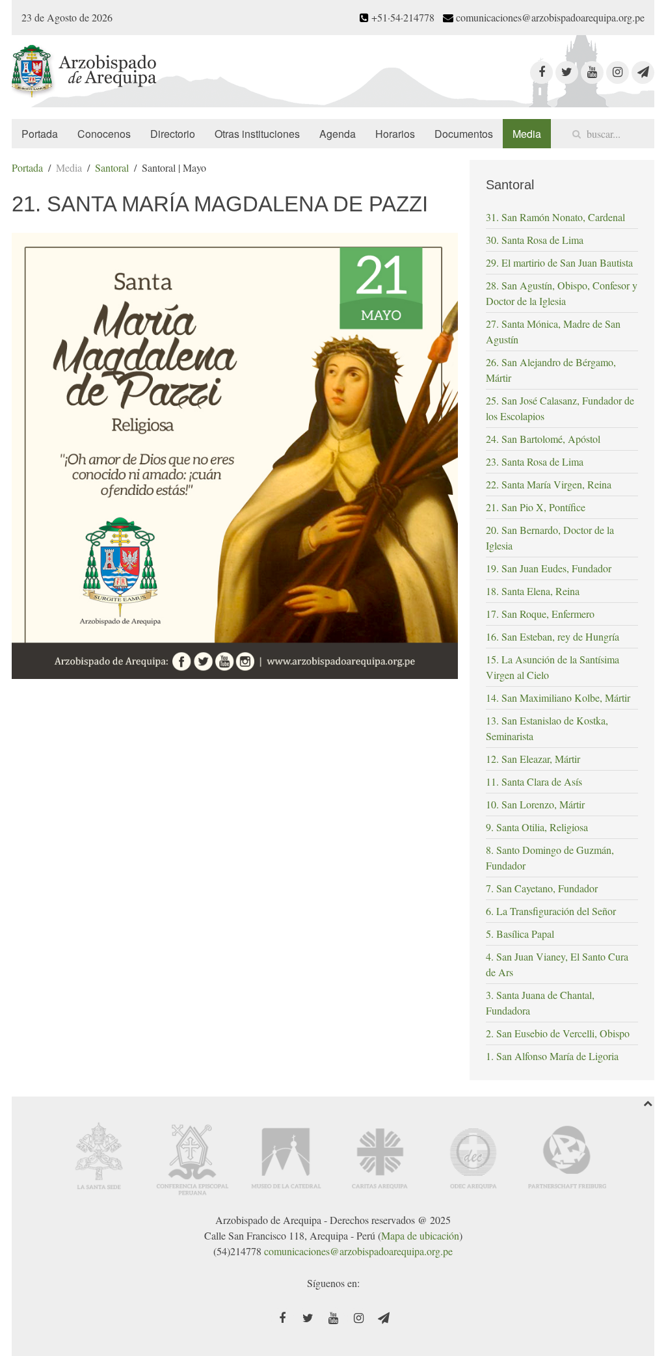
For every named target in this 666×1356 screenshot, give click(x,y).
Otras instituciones (257, 133)
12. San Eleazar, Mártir (533, 758)
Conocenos (104, 133)
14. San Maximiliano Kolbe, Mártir (558, 697)
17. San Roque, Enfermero (540, 613)
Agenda (337, 133)
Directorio (172, 133)
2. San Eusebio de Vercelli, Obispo (558, 1033)
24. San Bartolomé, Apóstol (543, 438)
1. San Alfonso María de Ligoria (552, 1056)
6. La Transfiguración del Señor (551, 911)
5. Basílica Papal (520, 933)
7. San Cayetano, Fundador (542, 888)
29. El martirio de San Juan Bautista (559, 262)
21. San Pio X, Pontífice (535, 507)
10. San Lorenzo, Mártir (535, 804)
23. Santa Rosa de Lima (534, 461)
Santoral (112, 167)
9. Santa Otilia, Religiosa (537, 827)
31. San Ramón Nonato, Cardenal (555, 217)
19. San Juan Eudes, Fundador (548, 568)
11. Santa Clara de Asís (534, 781)
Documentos (463, 133)
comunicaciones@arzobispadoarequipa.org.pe (358, 1251)
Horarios (395, 133)
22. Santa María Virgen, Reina (548, 484)
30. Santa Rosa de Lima (534, 239)
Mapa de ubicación (420, 1235)
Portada (39, 133)
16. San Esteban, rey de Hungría (552, 636)
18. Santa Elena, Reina (532, 591)
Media (527, 133)
